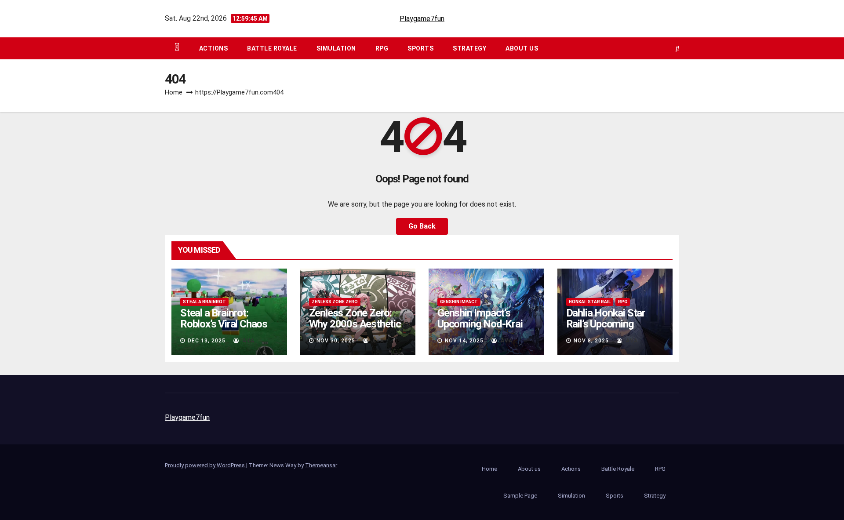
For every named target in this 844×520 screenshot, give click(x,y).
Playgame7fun (422, 19)
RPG (382, 48)
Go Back (422, 226)
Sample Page (520, 495)
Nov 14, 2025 (464, 341)
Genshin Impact (459, 301)
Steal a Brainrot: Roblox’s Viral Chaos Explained (223, 324)
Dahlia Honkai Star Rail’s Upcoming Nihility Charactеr (605, 324)
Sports (420, 48)
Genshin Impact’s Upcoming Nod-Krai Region (480, 324)
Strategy (469, 48)
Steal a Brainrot (204, 301)
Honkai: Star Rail (590, 301)
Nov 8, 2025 (591, 341)
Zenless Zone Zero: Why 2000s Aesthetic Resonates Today (355, 324)
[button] (677, 48)
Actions (213, 48)
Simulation (336, 48)
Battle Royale (272, 48)
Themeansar (321, 465)
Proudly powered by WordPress (205, 465)
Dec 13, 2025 (207, 341)
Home (173, 92)
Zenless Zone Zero (335, 301)
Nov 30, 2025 (335, 341)
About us (522, 48)
